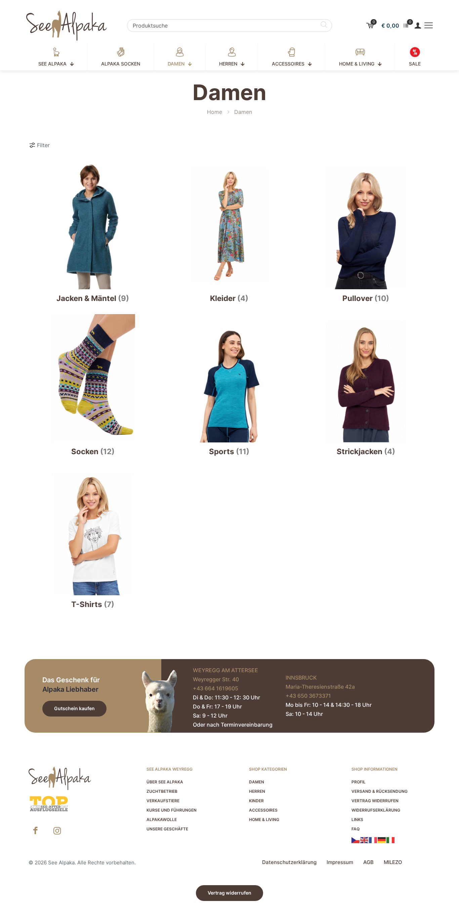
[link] (49, 804)
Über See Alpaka (165, 781)
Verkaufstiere (163, 800)
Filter (43, 145)
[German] (382, 839)
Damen (256, 781)
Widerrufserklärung (375, 810)
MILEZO (393, 862)
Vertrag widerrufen (375, 800)
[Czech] (355, 839)
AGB (368, 862)
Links (357, 819)
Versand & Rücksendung (379, 791)
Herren (257, 791)
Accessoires (263, 810)
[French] (373, 839)
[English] (364, 839)
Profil (358, 781)
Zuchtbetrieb (162, 791)
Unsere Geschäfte (167, 828)
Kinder (256, 800)
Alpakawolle (162, 819)
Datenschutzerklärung (289, 862)
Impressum (340, 862)
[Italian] (390, 839)
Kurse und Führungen (172, 810)
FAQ (355, 828)
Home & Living (264, 819)
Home (214, 112)
